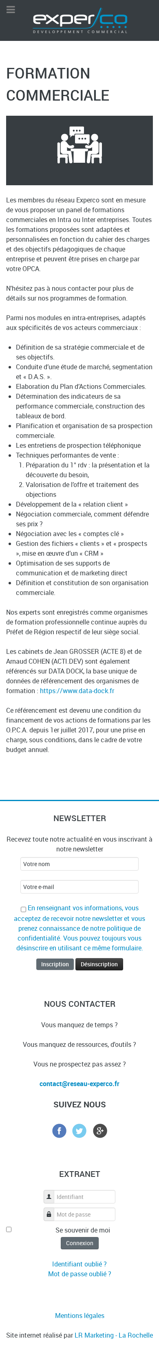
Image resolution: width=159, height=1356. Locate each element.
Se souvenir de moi (82, 1230)
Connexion (79, 1243)
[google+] (100, 1129)
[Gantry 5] (79, 19)
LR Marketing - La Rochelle (114, 1335)
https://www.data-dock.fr (77, 690)
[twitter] (79, 1129)
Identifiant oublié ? (79, 1263)
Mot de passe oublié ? (79, 1273)
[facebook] (59, 1129)
